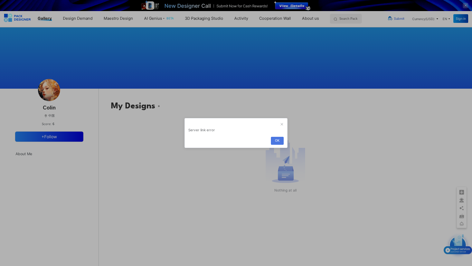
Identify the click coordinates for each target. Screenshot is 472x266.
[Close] (282, 124)
